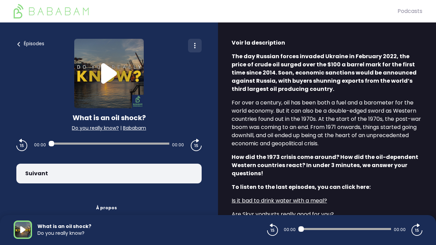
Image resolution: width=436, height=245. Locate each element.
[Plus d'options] (195, 45)
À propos (106, 208)
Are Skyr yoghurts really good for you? (283, 214)
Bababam (134, 128)
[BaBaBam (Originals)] (206, 11)
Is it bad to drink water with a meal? (279, 201)
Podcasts (410, 11)
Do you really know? (95, 128)
